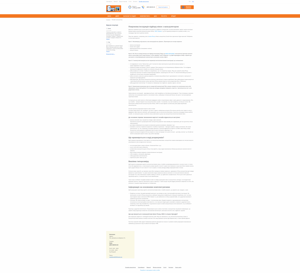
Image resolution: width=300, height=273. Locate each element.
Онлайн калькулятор (144, 1)
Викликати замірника (188, 7)
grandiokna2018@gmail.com (115, 257)
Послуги (164, 16)
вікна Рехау (152, 36)
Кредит (173, 16)
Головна (108, 19)
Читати (108, 39)
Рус (190, 1)
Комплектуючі (145, 16)
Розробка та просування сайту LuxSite (150, 270)
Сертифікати (109, 1)
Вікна (109, 16)
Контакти (135, 1)
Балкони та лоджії (129, 16)
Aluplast (160, 31)
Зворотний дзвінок (163, 7)
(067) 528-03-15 (151, 7)
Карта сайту (178, 267)
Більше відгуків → (110, 54)
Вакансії (116, 1)
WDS (156, 31)
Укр (193, 1)
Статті (130, 1)
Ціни (155, 16)
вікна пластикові (169, 53)
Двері (117, 16)
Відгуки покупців (123, 1)
